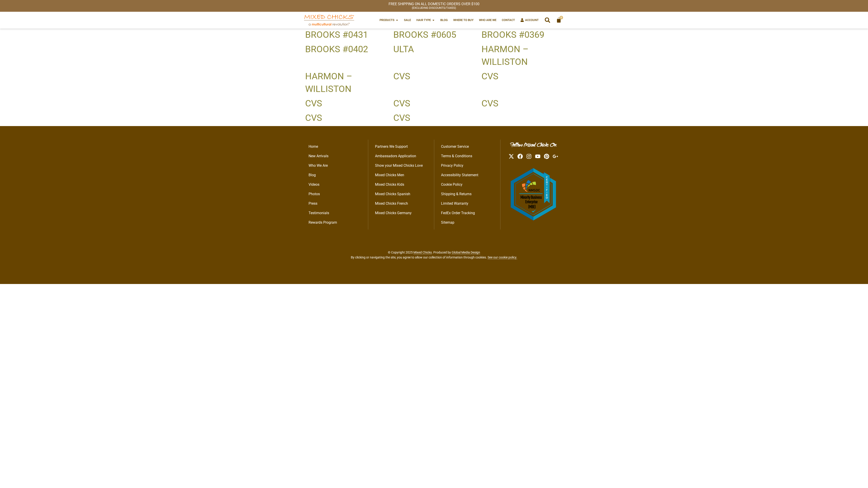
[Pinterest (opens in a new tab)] (546, 156)
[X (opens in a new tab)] (511, 156)
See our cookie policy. (502, 257)
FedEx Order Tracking (458, 213)
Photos (314, 194)
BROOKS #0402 (336, 49)
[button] (547, 20)
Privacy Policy (452, 165)
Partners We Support (391, 146)
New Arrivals (318, 156)
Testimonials (319, 213)
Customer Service (455, 146)
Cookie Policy (451, 184)
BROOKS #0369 (512, 34)
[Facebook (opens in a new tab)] (520, 156)
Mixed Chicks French (391, 203)
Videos (314, 184)
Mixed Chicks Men (389, 175)
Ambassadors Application (395, 156)
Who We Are (318, 165)
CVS (401, 76)
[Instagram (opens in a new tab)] (529, 156)
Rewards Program (323, 222)
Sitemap (447, 222)
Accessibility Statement (459, 175)
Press (313, 203)
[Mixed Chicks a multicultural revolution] (329, 20)
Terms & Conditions (456, 156)
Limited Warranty (454, 203)
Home (313, 146)
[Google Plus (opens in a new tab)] (555, 156)
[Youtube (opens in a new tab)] (537, 156)
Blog (312, 175)
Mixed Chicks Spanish (392, 194)
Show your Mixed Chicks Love (399, 165)
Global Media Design (466, 252)
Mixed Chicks (422, 252)
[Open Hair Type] (433, 20)
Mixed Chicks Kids (389, 184)
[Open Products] (397, 20)
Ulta (403, 49)
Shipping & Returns (456, 194)
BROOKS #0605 (424, 34)
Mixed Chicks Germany (393, 213)
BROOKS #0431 (336, 34)
